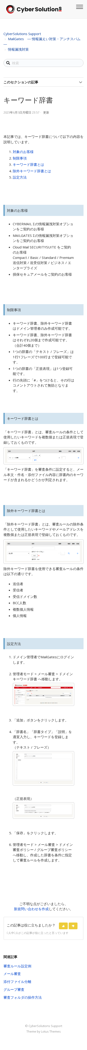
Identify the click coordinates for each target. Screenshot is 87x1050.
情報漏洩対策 (18, 49)
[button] (63, 926)
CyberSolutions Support (22, 33)
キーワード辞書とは (28, 164)
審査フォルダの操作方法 (22, 997)
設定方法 (20, 177)
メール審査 (12, 973)
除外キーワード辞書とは (32, 171)
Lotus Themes (51, 1031)
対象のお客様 (23, 151)
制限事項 (20, 158)
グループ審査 (13, 989)
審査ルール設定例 (17, 966)
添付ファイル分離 (17, 981)
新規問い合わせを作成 (31, 909)
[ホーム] (33, 9)
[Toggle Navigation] (79, 6)
